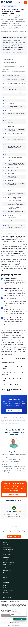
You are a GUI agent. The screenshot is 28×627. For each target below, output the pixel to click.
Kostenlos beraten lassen (14, 410)
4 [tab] (16, 526)
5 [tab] (18, 526)
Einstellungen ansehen (14, 622)
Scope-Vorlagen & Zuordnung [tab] (9, 62)
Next (26, 514)
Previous (2, 514)
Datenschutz (17, 625)
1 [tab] (12, 526)
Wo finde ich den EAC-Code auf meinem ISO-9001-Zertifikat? (12, 373)
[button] (26, 601)
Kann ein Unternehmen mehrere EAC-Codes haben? (12, 367)
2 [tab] (14, 526)
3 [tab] (15, 526)
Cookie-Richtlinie (11, 625)
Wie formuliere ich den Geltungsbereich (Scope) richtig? (11, 390)
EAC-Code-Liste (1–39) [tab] (8, 59)
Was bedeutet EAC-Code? (8, 362)
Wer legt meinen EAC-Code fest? (10, 384)
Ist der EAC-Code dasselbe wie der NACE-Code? (12, 379)
